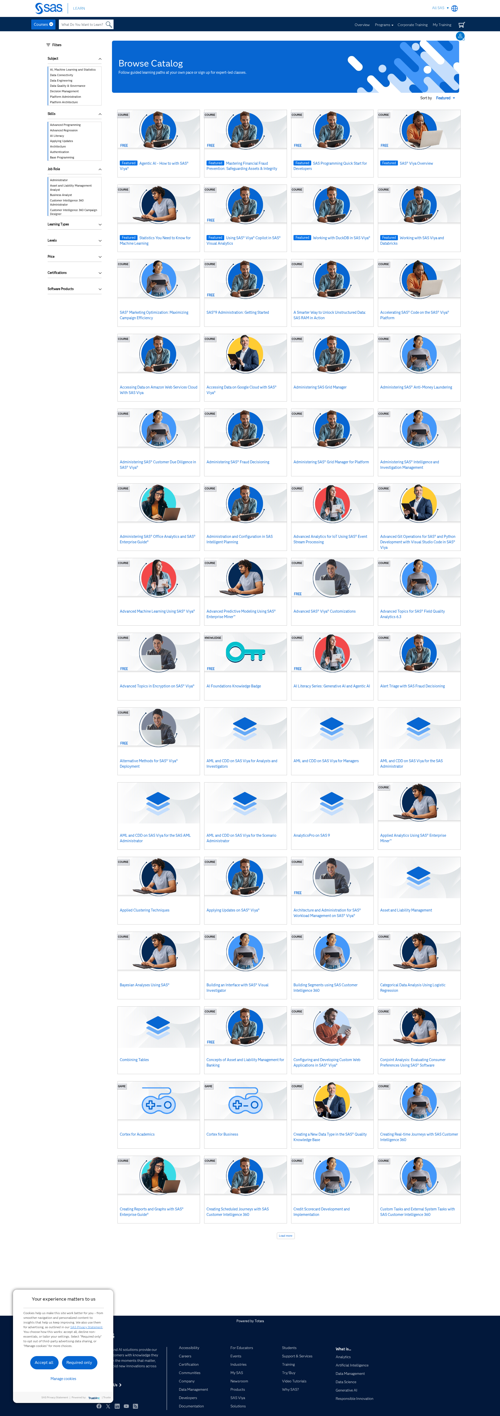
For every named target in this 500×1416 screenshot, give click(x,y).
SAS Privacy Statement (86, 1327)
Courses (41, 24)
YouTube (126, 1406)
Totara (259, 1321)
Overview (362, 24)
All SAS (438, 7)
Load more (285, 1236)
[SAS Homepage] (51, 8)
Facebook (99, 1406)
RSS (135, 1406)
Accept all (44, 1362)
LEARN (79, 8)
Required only (79, 1362)
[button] (446, 98)
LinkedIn (117, 1406)
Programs (382, 24)
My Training (442, 24)
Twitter (108, 1406)
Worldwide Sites (454, 8)
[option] (74, 70)
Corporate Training (413, 24)
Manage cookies (63, 1378)
